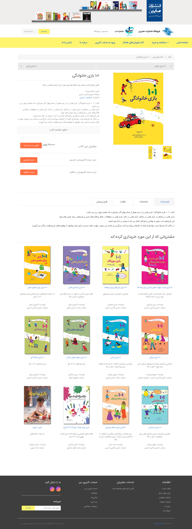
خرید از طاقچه (28, 172)
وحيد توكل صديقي (74, 447)
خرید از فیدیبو (28, 160)
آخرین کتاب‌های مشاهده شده (123, 488)
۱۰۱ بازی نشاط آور (37, 357)
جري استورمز (112, 304)
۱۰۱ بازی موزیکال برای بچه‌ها (116, 287)
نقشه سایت (166, 488)
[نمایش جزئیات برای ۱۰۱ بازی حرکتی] (155, 335)
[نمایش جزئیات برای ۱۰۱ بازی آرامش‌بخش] (76, 265)
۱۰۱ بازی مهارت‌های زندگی (76, 357)
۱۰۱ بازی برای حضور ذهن (37, 287)
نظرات (123, 202)
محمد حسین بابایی (113, 377)
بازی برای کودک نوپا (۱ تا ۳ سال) (76, 427)
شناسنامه (144, 202)
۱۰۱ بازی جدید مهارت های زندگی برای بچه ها (154, 287)
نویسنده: (159, 304)
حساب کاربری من (91, 488)
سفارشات (94, 493)
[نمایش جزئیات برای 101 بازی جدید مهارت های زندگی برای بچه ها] (155, 265)
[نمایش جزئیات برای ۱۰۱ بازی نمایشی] (155, 405)
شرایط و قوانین (164, 497)
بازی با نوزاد (37, 427)
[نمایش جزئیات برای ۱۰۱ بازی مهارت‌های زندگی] (76, 335)
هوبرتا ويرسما (151, 374)
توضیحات (164, 202)
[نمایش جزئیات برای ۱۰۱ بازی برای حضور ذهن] (37, 265)
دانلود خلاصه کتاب (58, 130)
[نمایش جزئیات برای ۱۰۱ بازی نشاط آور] (37, 335)
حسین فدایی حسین (113, 307)
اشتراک (28, 508)
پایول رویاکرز (112, 374)
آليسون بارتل (73, 304)
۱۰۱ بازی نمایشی (155, 427)
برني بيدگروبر (151, 304)
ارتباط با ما (166, 511)
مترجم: (162, 307)
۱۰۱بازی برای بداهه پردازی (116, 427)
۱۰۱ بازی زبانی (115, 357)
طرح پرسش (101, 202)
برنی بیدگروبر (73, 374)
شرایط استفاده (165, 502)
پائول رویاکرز (151, 444)
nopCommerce (159, 524)
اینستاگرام (58, 488)
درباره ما (167, 506)
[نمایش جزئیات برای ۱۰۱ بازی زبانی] (115, 335)
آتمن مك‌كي (73, 444)
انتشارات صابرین (86, 97)
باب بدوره (112, 444)
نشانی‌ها (94, 497)
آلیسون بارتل (33, 304)
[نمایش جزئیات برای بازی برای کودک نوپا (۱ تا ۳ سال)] (76, 405)
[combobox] (79, 31)
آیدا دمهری (34, 447)
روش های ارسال (164, 493)
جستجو (44, 31)
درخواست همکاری (90, 506)
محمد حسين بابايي (74, 307)
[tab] (164, 201)
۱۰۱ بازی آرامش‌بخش (76, 287)
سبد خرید (93, 502)
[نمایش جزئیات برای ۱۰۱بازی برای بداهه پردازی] (115, 405)
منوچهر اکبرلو (73, 377)
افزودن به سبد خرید (31, 145)
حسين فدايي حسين (152, 307)
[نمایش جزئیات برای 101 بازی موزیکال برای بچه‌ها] (115, 265)
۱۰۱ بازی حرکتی (154, 357)
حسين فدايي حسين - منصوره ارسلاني (152, 377)
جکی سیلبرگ (34, 444)
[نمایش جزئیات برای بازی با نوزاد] (37, 405)
